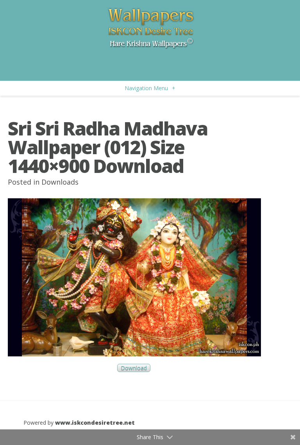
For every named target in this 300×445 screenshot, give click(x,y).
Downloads (60, 182)
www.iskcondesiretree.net (95, 422)
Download (134, 368)
